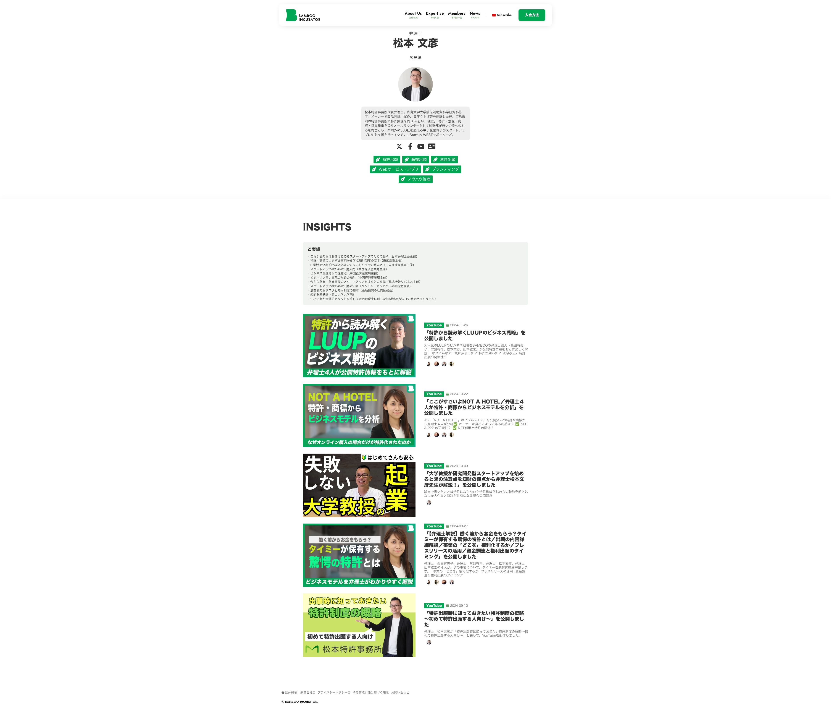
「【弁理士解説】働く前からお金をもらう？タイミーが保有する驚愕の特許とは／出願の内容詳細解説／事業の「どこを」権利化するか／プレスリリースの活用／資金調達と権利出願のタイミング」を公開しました (475, 545)
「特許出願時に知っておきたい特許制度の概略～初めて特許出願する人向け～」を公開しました (474, 619)
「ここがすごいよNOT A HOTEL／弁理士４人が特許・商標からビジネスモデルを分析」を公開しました (474, 407)
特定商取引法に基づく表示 (371, 692)
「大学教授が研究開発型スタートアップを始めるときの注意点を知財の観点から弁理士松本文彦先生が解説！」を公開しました (474, 479)
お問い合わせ (400, 692)
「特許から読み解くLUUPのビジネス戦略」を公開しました (474, 335)
